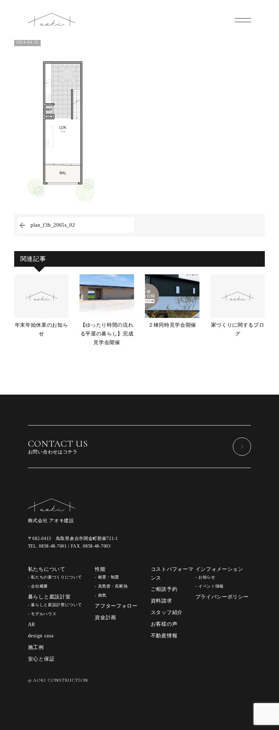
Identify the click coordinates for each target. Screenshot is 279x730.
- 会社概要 (38, 586)
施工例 (36, 647)
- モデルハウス (42, 614)
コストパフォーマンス (172, 573)
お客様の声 (164, 624)
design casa (41, 635)
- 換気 (100, 595)
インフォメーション (219, 569)
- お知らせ (205, 577)
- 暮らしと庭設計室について (55, 604)
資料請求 (161, 601)
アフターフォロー (116, 606)
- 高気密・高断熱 (111, 586)
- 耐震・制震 (107, 577)
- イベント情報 (209, 586)
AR (31, 624)
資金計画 (105, 617)
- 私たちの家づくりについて (55, 577)
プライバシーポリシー (222, 597)
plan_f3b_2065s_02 (53, 225)
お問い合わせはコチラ (58, 446)
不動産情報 (164, 635)
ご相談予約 (164, 589)
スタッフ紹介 (167, 612)
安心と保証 (41, 659)
